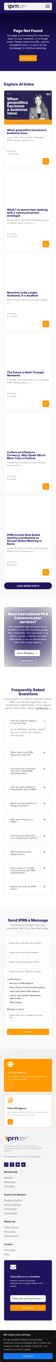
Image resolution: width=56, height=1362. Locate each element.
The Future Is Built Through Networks (25, 374)
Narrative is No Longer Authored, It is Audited (22, 294)
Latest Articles (11, 1227)
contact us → (43, 708)
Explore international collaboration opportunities (25, 996)
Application (9, 1182)
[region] (28, 1346)
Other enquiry (16, 1002)
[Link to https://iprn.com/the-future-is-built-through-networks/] (46, 404)
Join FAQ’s (9, 1186)
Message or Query (15, 1009)
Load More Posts (28, 586)
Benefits (8, 1177)
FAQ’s (7, 1254)
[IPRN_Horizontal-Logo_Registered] (17, 4)
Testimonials (10, 1208)
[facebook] (6, 1164)
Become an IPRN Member (21, 983)
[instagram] (12, 1164)
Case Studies (10, 1213)
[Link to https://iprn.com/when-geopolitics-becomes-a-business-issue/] (46, 161)
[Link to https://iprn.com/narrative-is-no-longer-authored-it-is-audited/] (46, 324)
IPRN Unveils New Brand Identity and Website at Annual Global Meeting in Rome (24, 539)
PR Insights (9, 1231)
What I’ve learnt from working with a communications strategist (27, 212)
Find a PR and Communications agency (28, 987)
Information (10, 1250)
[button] (28, 722)
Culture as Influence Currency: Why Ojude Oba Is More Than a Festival (26, 455)
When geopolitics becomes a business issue (27, 131)
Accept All (28, 1356)
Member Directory (13, 1200)
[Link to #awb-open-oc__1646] (48, 6)
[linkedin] (23, 1164)
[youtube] (17, 1164)
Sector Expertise (12, 1204)
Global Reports (11, 1236)
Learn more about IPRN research (25, 991)
